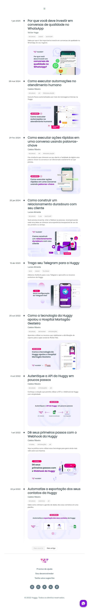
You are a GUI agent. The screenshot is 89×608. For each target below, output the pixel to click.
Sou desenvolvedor (44, 573)
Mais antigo (51, 548)
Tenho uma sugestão (44, 578)
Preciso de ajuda (44, 569)
